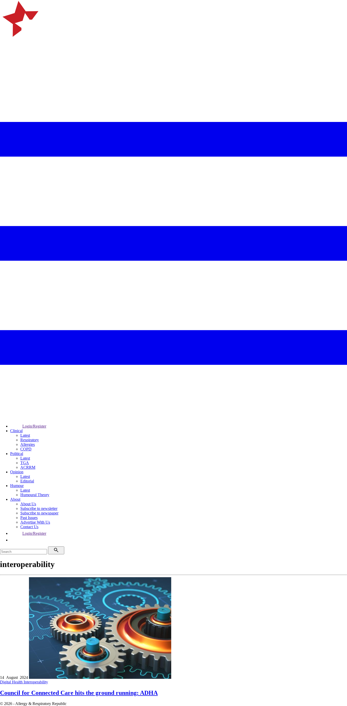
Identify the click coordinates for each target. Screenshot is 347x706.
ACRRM (27, 467)
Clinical (16, 431)
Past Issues (29, 517)
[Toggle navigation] (6, 67)
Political (16, 453)
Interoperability (36, 682)
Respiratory (29, 440)
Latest (25, 435)
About (15, 499)
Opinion (16, 472)
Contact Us (29, 527)
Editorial (27, 481)
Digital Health (12, 682)
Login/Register (34, 426)
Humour (17, 485)
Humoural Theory (34, 495)
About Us (28, 504)
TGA (24, 463)
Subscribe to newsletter (38, 508)
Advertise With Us (35, 522)
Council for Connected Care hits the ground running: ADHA (79, 692)
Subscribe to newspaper (39, 513)
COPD (25, 449)
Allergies (27, 444)
